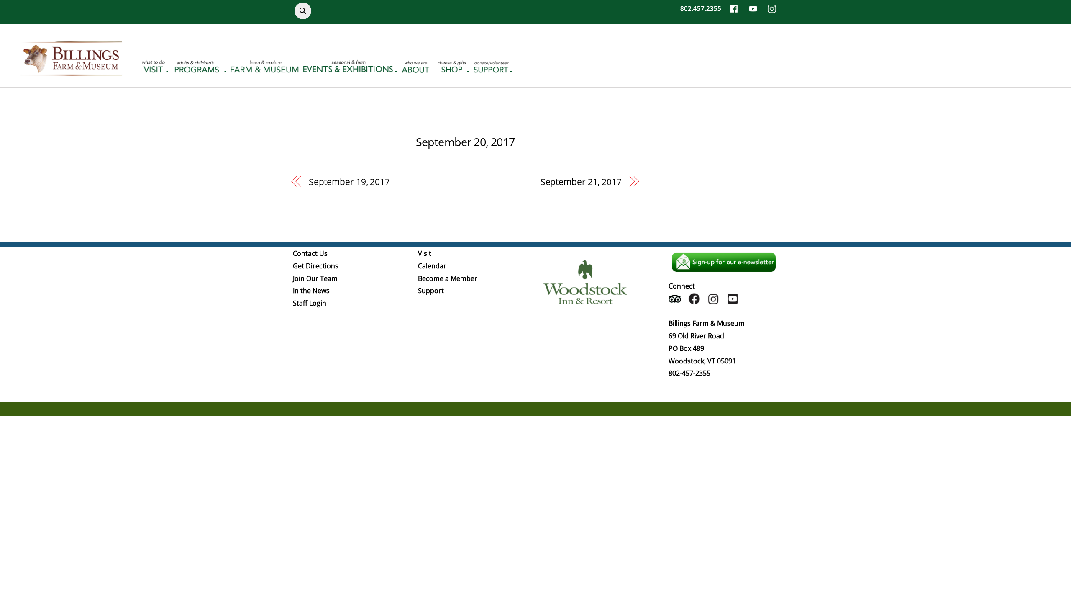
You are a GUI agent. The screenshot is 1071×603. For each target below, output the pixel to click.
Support (431, 290)
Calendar (432, 266)
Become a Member (447, 278)
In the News (311, 290)
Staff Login (309, 303)
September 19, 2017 (349, 182)
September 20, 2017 (465, 141)
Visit (424, 253)
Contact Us (310, 253)
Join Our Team (315, 278)
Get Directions (315, 266)
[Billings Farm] (71, 71)
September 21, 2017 (581, 182)
